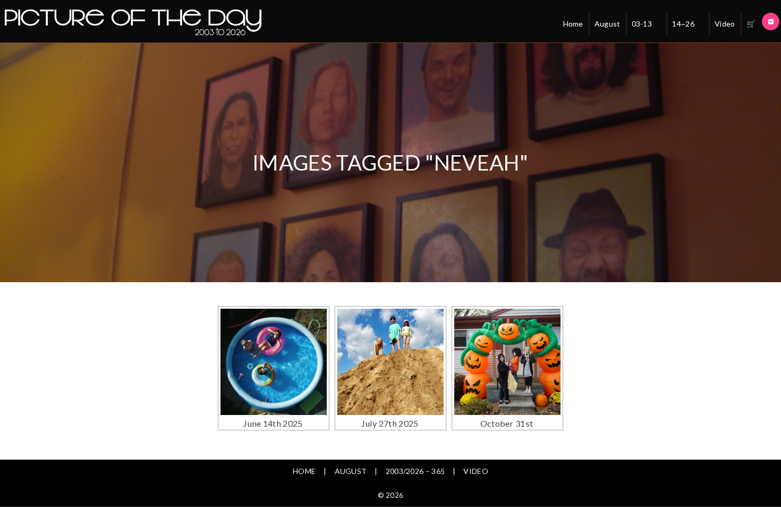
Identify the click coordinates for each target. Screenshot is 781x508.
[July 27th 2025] (390, 362)
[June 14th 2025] (273, 362)
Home (573, 23)
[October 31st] (507, 362)
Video (725, 23)
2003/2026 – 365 (415, 471)
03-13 (642, 23)
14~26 (683, 23)
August (608, 23)
